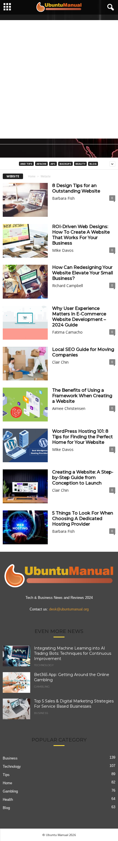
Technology (44, 665)
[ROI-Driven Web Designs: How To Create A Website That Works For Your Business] (25, 241)
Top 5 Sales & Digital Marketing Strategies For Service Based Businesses (74, 704)
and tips (26, 164)
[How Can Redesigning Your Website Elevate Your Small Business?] (25, 282)
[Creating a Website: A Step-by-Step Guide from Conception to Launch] (25, 486)
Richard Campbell (67, 285)
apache (41, 164)
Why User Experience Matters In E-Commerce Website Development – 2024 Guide (79, 317)
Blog (93, 164)
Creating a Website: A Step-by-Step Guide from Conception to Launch (82, 477)
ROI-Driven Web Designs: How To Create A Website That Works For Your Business (81, 235)
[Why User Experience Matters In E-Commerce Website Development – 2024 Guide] (25, 323)
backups (65, 164)
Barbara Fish (63, 198)
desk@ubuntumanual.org (69, 609)
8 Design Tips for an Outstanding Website (76, 188)
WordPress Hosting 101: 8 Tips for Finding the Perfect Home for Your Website (82, 437)
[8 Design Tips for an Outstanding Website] (25, 200)
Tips (6, 775)
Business (41, 713)
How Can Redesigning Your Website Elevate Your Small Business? (82, 273)
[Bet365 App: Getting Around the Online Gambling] (16, 682)
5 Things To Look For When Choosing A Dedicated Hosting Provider (82, 518)
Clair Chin (60, 362)
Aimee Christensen (68, 408)
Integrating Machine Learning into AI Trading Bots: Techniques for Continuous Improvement (72, 653)
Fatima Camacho (67, 332)
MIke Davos (63, 250)
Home (31, 176)
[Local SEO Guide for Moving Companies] (25, 364)
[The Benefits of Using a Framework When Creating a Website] (25, 404)
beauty (80, 164)
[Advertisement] (59, 79)
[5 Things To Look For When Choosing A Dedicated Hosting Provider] (25, 527)
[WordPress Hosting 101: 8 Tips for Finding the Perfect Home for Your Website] (25, 446)
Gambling (42, 686)
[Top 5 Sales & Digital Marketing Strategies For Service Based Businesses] (16, 709)
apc (52, 164)
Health (8, 799)
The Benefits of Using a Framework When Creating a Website (82, 396)
